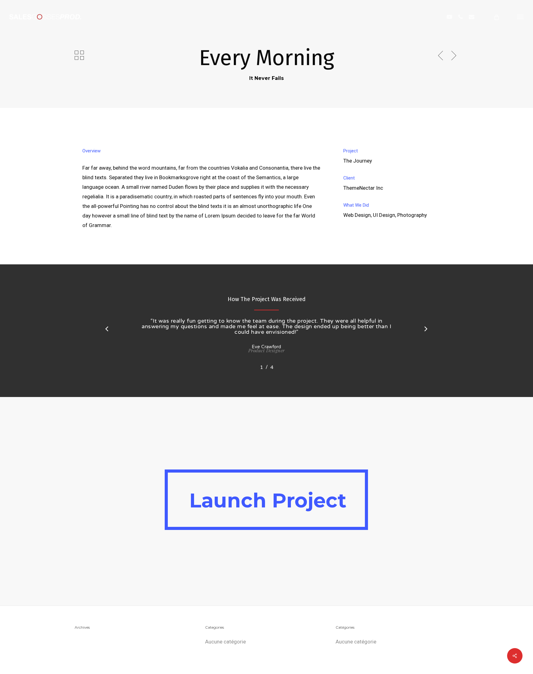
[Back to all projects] (79, 55)
